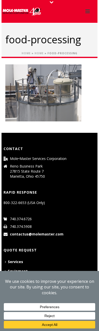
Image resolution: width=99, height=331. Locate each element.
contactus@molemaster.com (36, 234)
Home (26, 53)
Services (15, 261)
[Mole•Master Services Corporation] (22, 11)
